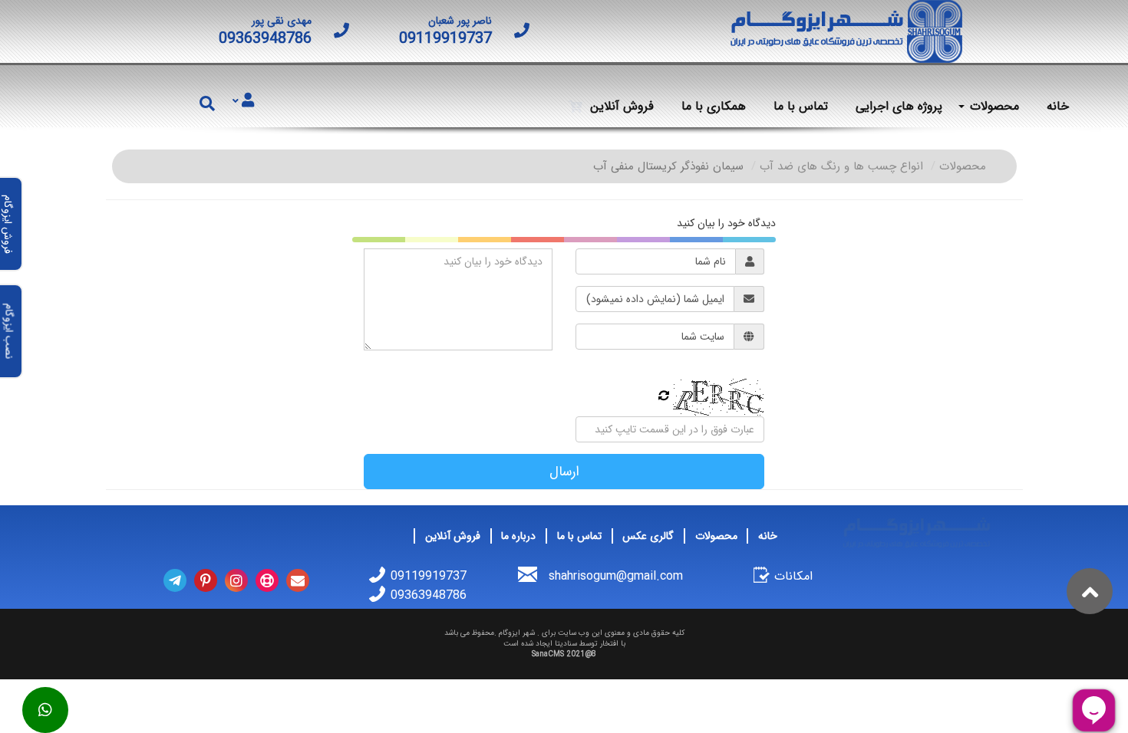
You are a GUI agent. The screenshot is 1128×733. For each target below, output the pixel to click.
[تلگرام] (174, 580)
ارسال (564, 471)
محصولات (962, 166)
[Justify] (243, 101)
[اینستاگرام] (236, 580)
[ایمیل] (297, 580)
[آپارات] (267, 580)
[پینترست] (205, 580)
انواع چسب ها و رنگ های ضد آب (841, 166)
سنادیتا (566, 643)
